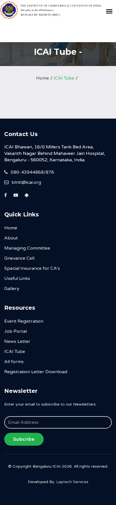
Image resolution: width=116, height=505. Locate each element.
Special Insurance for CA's (32, 268)
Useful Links (17, 278)
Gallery (11, 288)
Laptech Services (72, 481)
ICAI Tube (63, 78)
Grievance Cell (19, 258)
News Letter (17, 341)
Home (42, 78)
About (11, 238)
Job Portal (15, 331)
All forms (14, 361)
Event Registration (23, 321)
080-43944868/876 (32, 172)
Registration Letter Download (35, 372)
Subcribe (24, 439)
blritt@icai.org (26, 182)
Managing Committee (27, 248)
